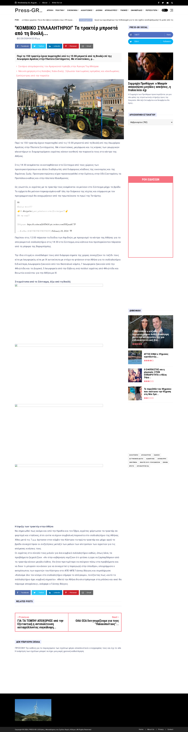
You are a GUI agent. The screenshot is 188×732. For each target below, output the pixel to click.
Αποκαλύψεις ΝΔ (143, 466)
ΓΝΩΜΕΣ (123, 10)
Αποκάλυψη (162, 458)
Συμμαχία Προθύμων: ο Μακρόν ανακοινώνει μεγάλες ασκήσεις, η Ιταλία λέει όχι (149, 87)
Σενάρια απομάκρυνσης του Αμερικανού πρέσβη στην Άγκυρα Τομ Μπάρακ (58, 66)
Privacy (161, 729)
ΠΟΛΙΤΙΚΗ (59, 10)
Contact (170, 729)
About (44, 3)
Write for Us (57, 3)
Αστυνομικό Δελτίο (136, 458)
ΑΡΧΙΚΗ (50, 10)
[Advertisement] (150, 150)
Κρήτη (131, 466)
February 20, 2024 (60, 230)
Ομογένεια (133, 462)
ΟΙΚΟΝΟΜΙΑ (72, 10)
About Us (150, 729)
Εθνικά (165, 462)
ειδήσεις (157, 455)
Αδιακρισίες (150, 458)
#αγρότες (28, 211)
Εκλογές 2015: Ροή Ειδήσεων (150, 462)
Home (141, 729)
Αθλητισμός (133, 455)
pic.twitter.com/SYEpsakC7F (63, 224)
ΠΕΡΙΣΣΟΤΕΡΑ (151, 10)
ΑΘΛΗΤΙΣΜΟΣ (86, 10)
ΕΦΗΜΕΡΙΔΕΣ (136, 10)
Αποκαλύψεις (146, 455)
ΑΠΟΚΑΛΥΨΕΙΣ (111, 10)
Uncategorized (63, 20)
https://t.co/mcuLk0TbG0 (38, 224)
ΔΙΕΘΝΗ (99, 10)
